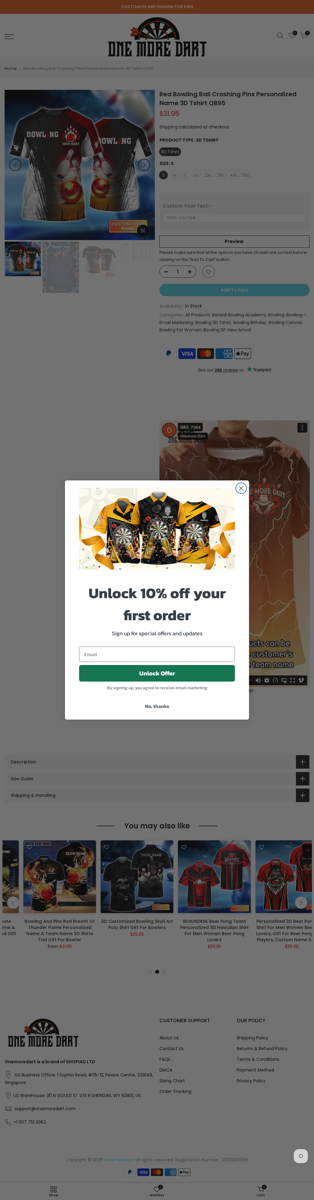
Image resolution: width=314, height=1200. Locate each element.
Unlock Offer (157, 673)
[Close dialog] (241, 488)
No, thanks (157, 706)
